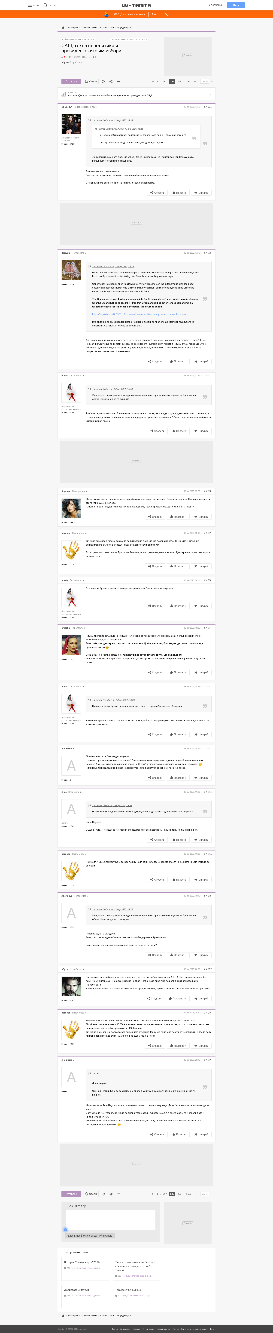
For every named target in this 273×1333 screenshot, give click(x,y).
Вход (236, 5)
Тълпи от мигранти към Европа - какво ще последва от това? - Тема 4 (135, 1266)
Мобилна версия (200, 1329)
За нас (115, 1329)
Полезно (181, 192)
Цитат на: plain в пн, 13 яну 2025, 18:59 (112, 805)
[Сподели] (111, 81)
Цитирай (203, 192)
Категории (73, 1316)
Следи (93, 81)
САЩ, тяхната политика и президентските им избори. (91, 48)
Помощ (176, 1329)
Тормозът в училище (128, 1289)
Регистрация (214, 4)
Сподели (159, 192)
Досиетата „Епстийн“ (77, 1289)
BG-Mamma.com (79, 1329)
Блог (212, 1329)
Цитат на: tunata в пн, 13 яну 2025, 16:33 (113, 266)
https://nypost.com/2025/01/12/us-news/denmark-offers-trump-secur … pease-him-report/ (140, 314)
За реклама (125, 1329)
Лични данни (149, 1329)
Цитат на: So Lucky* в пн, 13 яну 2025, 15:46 (121, 129)
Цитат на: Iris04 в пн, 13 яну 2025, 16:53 (112, 389)
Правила (136, 1329)
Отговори (71, 81)
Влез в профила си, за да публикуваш (90, 1235)
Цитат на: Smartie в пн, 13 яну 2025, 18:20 (113, 700)
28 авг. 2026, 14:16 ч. (138, 39)
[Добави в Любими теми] (103, 81)
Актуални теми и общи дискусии (86, 1268)
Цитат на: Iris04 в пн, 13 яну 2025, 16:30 (112, 120)
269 (179, 81)
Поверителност (163, 1329)
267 (165, 81)
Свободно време (89, 1316)
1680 (188, 81)
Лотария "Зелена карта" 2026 (82, 1262)
